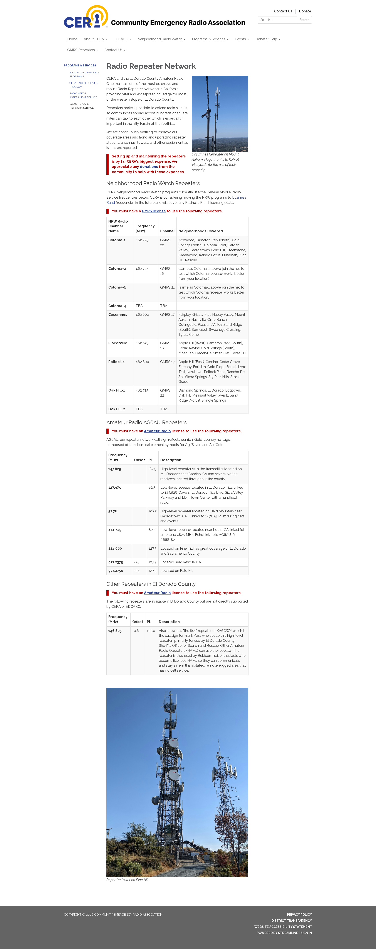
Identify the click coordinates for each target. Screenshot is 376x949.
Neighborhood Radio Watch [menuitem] (160, 39)
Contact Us (283, 11)
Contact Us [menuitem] (113, 50)
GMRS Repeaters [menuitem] (81, 50)
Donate (305, 11)
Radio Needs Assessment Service (83, 95)
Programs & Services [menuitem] (208, 39)
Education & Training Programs (84, 74)
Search (304, 20)
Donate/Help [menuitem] (266, 39)
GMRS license (154, 211)
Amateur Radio (157, 431)
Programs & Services (80, 65)
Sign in (306, 933)
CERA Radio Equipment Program (84, 84)
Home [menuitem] (72, 39)
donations (149, 167)
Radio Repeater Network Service (81, 105)
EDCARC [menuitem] (121, 39)
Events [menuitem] (240, 39)
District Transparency (292, 920)
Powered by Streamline (277, 933)
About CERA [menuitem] (94, 39)
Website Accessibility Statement (283, 927)
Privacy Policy (299, 914)
